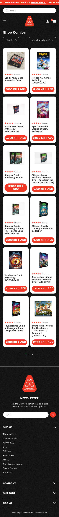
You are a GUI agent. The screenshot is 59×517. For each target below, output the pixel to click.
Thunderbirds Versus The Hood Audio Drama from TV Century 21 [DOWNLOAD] (42, 331)
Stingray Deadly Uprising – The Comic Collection (43, 228)
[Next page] (32, 354)
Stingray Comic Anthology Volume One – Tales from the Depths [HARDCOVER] (43, 179)
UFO (5, 446)
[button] (5, 21)
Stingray (7, 451)
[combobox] (29, 10)
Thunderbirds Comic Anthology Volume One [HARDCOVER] (42, 279)
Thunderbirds (9, 434)
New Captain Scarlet (13, 463)
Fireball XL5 (8, 455)
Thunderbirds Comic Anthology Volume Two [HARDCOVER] (15, 328)
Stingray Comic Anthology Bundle (14, 176)
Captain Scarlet (10, 438)
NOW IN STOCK (34, 2)
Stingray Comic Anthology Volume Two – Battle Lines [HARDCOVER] (14, 230)
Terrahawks (8, 472)
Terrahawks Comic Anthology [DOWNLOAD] (14, 277)
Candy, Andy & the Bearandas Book (14, 79)
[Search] (6, 10)
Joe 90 (6, 459)
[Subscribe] (53, 415)
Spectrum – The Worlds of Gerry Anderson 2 (40, 129)
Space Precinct (10, 468)
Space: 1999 (8, 442)
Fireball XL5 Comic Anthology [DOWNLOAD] (41, 80)
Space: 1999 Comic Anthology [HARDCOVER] (14, 129)
